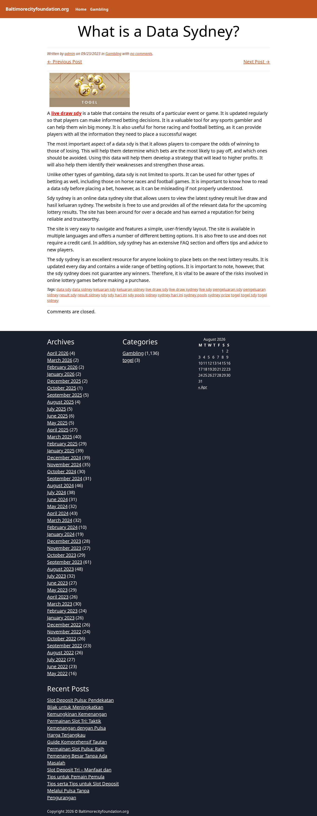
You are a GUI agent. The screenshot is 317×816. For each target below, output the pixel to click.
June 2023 (57, 583)
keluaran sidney (131, 289)
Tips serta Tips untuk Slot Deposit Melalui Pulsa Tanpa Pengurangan (83, 790)
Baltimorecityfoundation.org (37, 9)
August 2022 (60, 652)
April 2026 (57, 353)
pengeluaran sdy (227, 289)
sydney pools (195, 295)
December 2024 (64, 457)
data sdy (63, 289)
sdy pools (136, 295)
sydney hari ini (170, 295)
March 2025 (59, 437)
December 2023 (64, 541)
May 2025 (57, 423)
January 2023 (60, 618)
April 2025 (57, 430)
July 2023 (56, 576)
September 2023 (64, 562)
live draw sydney (183, 289)
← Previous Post (64, 61)
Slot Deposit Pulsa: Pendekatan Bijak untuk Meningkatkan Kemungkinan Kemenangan (80, 707)
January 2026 (60, 374)
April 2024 (57, 513)
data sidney (82, 289)
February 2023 (62, 611)
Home (80, 9)
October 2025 (61, 388)
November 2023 (64, 548)
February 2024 (62, 527)
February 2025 (62, 443)
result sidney (89, 295)
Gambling (99, 9)
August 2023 (60, 569)
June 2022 (57, 666)
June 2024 (57, 499)
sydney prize (219, 295)
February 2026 (62, 367)
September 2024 (64, 478)
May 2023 (57, 590)
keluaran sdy (104, 289)
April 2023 (57, 597)
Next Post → (256, 61)
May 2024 (57, 506)
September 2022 (64, 645)
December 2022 (64, 625)
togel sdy (249, 295)
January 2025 (60, 450)
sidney (151, 295)
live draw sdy (66, 113)
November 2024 (64, 464)
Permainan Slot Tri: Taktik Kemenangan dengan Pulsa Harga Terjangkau (76, 728)
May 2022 (57, 673)
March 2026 (59, 360)
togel (235, 295)
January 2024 (60, 534)
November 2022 (64, 631)
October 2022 (61, 638)
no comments (141, 53)
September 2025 (64, 395)
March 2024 (59, 520)
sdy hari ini (117, 295)
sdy (104, 295)
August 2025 (60, 402)
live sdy (205, 289)
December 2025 (64, 381)
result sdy (68, 295)
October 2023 (61, 555)
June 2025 (57, 416)
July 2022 (56, 659)
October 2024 (61, 471)
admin (70, 53)
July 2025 (56, 409)
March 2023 (59, 604)
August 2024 (60, 485)
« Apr (202, 387)
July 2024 (56, 492)
